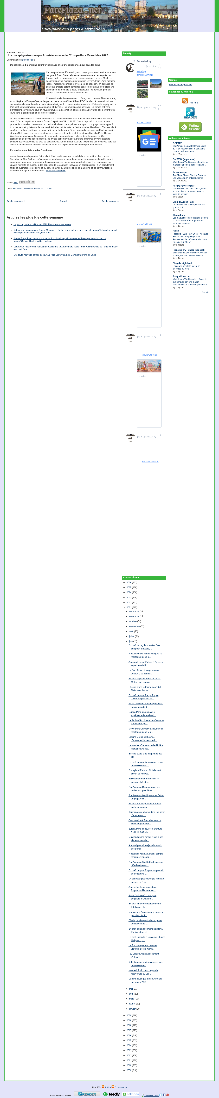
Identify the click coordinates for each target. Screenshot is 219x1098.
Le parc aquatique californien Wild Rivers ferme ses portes (42, 224)
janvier (132, 1009)
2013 (129, 1050)
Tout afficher (206, 292)
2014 (129, 1045)
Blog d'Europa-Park (183, 202)
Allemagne (17, 188)
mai (131, 989)
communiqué (28, 188)
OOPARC (177, 143)
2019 (129, 1020)
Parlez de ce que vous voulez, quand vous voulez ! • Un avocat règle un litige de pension (190, 191)
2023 (129, 597)
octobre (133, 621)
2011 (129, 1060)
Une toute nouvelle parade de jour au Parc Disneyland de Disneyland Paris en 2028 (55, 255)
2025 (129, 587)
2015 (129, 1040)
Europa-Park (28, 59)
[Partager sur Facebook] (30, 181)
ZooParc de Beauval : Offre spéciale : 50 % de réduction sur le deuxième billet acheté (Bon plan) (190, 149)
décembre (134, 611)
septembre (134, 626)
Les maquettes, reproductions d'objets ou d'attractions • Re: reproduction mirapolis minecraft (190, 221)
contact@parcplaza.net (180, 84)
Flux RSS (193, 102)
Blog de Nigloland (182, 263)
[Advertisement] (109, 39)
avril (131, 993)
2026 (129, 582)
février (132, 1003)
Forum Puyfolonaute (184, 186)
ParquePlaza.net (181, 276)
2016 (129, 1035)
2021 (129, 607)
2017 (129, 1030)
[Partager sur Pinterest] (33, 181)
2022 (129, 602)
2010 (129, 1065)
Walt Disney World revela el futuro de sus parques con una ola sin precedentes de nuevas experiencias (190, 282)
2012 (129, 1055)
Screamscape (180, 172)
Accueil (63, 201)
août (131, 631)
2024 (129, 592)
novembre (134, 616)
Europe (49, 188)
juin (131, 641)
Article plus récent (16, 201)
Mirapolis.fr (179, 215)
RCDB (176, 231)
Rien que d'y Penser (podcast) (188, 250)
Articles (107, 1087)
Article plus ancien (111, 201)
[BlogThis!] (23, 181)
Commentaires (120, 1087)
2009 (129, 1070)
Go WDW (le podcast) (184, 159)
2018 (129, 1025)
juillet (132, 636)
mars (132, 998)
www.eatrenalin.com (56, 170)
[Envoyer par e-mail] (20, 181)
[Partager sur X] (27, 181)
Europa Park (39, 188)
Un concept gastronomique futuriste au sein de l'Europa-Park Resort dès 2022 (57, 55)
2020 (129, 1015)
